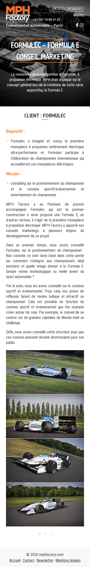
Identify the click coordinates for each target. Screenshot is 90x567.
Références (74, 9)
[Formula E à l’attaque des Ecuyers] (45, 460)
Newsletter (44, 560)
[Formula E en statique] (45, 416)
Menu (78, 15)
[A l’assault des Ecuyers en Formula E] (45, 372)
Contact (57, 9)
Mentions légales (68, 560)
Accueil (14, 560)
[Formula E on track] (45, 505)
